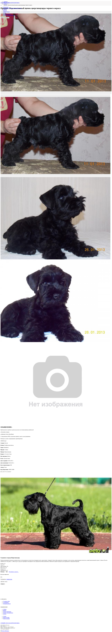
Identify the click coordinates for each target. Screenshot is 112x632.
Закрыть (2, 583)
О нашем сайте (6, 601)
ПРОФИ (5, 9)
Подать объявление (5, 17)
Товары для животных (8, 612)
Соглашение (6, 602)
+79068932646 (9, 579)
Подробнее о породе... (14, 571)
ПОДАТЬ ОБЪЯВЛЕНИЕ (8, 15)
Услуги (19, 8)
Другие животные (14, 8)
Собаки (4, 8)
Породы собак (6, 617)
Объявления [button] (5, 7)
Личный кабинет (7, 14)
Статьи (4, 13)
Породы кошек (6, 618)
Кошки (8, 8)
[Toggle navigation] (1, 5)
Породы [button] (5, 10)
